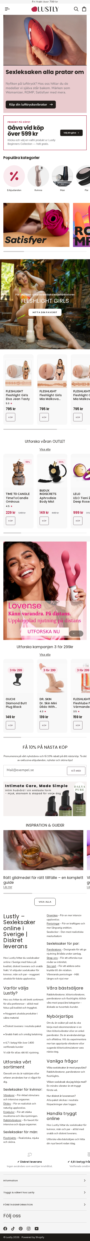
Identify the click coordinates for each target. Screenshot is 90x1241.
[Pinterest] (21, 1229)
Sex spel (51, 966)
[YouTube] (37, 1229)
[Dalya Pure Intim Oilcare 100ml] (45, 799)
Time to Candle (18, 494)
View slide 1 (73, 633)
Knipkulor (8, 1112)
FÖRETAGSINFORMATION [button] (18, 1204)
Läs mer (7, 887)
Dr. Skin (46, 699)
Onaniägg (52, 915)
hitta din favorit (45, 312)
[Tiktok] (13, 1229)
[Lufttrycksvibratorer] (45, 64)
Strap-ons (52, 958)
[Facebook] (5, 1229)
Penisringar (53, 923)
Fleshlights (9, 1138)
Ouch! (10, 699)
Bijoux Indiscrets (48, 492)
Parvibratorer (54, 949)
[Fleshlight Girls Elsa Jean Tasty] (18, 373)
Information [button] (10, 1180)
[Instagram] (29, 1229)
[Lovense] (45, 591)
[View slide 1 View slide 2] (45, 591)
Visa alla (45, 901)
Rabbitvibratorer (12, 1120)
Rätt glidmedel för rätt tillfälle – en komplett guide (43, 880)
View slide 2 (78, 633)
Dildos (7, 1103)
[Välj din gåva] (45, 132)
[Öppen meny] (9, 9)
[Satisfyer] (36, 225)
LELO (76, 494)
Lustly (9, 1237)
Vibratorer (8, 1095)
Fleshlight (14, 391)
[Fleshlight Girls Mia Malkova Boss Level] (52, 373)
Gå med (76, 770)
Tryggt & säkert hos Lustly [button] (18, 1192)
